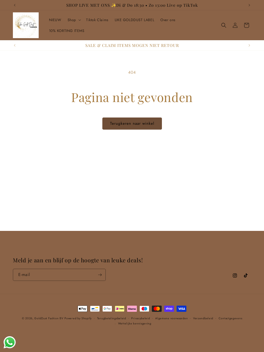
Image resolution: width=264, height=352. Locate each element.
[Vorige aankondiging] (14, 5)
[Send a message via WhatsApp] (10, 342)
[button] (73, 19)
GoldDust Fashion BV (48, 318)
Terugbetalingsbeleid (111, 318)
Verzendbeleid (203, 318)
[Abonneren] (99, 275)
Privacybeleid (140, 318)
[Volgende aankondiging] (249, 5)
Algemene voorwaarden (171, 318)
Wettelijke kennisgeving (134, 323)
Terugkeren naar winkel (132, 123)
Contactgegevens (230, 318)
